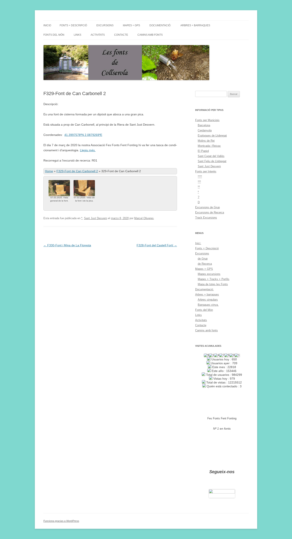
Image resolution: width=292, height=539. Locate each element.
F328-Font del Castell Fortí (157, 245)
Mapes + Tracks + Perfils (213, 279)
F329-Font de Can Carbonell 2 (77, 171)
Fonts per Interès (205, 171)
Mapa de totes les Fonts (213, 284)
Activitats (98, 34)
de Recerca (205, 263)
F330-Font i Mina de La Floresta (67, 245)
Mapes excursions (209, 274)
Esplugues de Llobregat (212, 135)
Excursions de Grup (207, 207)
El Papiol (203, 151)
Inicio (47, 25)
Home (49, 171)
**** (200, 176)
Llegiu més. (88, 150)
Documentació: (160, 25)
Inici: (198, 243)
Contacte (121, 34)
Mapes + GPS (131, 25)
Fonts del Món (53, 34)
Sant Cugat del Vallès (211, 156)
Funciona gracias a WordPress (61, 521)
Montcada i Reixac (209, 145)
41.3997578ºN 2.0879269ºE (83, 135)
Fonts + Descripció (73, 25)
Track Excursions (206, 217)
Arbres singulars (208, 299)
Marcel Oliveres (144, 218)
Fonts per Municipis (207, 120)
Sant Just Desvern (95, 218)
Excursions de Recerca (209, 212)
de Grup (203, 258)
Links (77, 34)
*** (199, 181)
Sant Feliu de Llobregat (212, 161)
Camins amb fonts (150, 34)
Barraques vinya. (208, 304)
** (199, 186)
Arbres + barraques (195, 25)
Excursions (105, 25)
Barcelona (204, 125)
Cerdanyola (205, 130)
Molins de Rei (206, 140)
